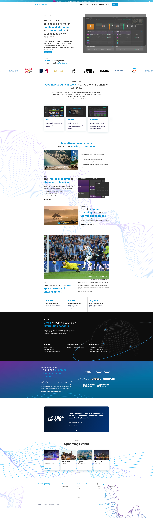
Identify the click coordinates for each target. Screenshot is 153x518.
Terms (113, 504)
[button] (81, 4)
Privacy (107, 504)
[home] (41, 4)
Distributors (94, 4)
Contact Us (101, 504)
